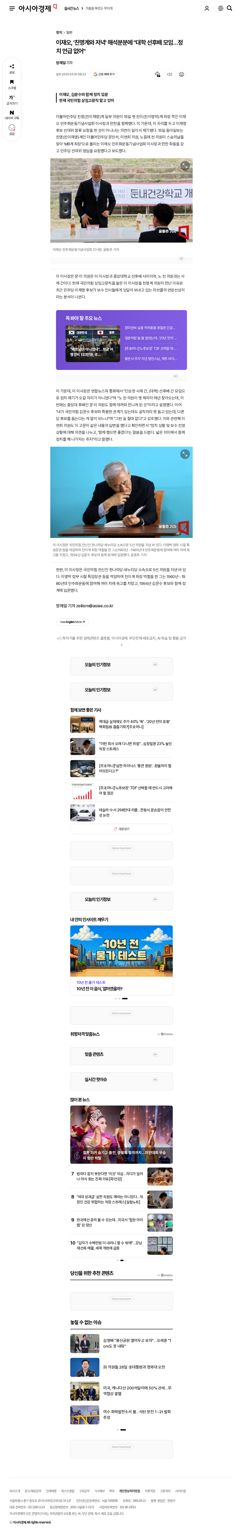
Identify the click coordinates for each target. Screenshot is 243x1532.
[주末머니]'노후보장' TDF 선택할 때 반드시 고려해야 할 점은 (151, 348)
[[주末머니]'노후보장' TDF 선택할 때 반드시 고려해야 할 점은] (82, 798)
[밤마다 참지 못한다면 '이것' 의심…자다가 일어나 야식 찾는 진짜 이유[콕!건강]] (160, 1184)
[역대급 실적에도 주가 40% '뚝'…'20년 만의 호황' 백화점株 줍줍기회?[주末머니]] (82, 732)
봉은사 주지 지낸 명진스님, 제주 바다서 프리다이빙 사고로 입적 (151, 359)
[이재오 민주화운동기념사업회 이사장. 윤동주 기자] (121, 200)
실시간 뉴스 (71, 8)
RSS (111, 1491)
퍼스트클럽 (67, 1491)
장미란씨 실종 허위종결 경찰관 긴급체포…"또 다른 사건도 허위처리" (151, 328)
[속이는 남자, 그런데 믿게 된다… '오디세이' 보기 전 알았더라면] (84, 1376)
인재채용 (51, 1491)
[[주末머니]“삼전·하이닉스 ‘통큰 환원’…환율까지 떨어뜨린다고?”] (82, 776)
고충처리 (165, 1491)
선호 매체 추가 (106, 74)
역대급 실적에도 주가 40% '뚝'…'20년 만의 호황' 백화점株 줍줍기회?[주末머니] (134, 724)
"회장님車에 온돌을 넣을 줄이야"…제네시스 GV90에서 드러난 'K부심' (137, 1391)
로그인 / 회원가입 (207, 8)
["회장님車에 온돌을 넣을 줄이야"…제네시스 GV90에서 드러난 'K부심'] (84, 1399)
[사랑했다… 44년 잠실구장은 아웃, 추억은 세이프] (84, 1423)
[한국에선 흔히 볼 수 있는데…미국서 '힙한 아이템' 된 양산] (160, 1230)
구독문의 (84, 1491)
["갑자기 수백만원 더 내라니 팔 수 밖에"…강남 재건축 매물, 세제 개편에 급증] (160, 1253)
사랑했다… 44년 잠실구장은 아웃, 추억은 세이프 (137, 1414)
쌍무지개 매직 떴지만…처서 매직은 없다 (134, 1343)
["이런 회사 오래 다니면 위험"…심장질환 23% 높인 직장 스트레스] (82, 754)
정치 (59, 32)
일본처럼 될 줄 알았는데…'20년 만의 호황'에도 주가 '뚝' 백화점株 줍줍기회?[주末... (151, 338)
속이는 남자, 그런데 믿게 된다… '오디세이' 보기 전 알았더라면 (136, 1367)
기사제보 (99, 1491)
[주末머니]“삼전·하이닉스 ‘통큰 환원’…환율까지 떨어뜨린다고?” (135, 768)
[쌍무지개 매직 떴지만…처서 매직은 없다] (84, 1352)
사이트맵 (180, 1491)
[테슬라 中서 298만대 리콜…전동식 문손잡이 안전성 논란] (82, 820)
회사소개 (14, 1491)
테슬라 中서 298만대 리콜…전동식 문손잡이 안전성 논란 (135, 813)
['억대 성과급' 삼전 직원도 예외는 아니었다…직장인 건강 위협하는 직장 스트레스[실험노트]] (160, 1207)
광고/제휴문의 (33, 1491)
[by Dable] (165, 1275)
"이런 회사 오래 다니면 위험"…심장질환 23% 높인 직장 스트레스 (135, 746)
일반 (69, 32)
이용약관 (150, 1491)
